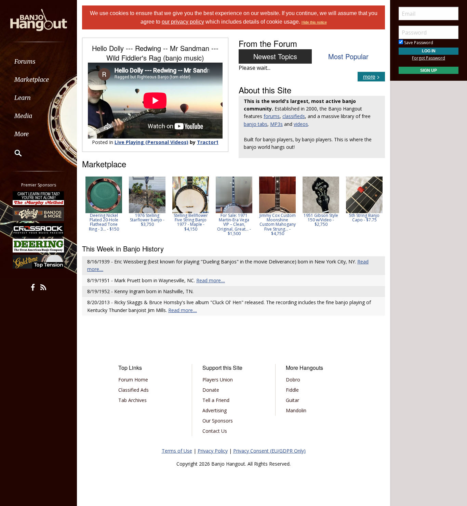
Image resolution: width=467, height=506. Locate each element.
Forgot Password (428, 58)
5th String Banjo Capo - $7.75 (364, 217)
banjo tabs (255, 124)
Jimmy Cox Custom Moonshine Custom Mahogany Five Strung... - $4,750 (277, 224)
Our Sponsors (217, 420)
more (369, 76)
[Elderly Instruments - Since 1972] (39, 214)
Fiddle (292, 390)
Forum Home (133, 379)
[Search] (13, 153)
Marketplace (31, 79)
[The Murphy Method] (39, 198)
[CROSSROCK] (39, 230)
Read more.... (210, 280)
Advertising (214, 410)
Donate (210, 390)
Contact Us (214, 431)
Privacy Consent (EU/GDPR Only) (269, 450)
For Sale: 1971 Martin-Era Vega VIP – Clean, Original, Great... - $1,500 (234, 224)
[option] (103, 204)
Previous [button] (85, 206)
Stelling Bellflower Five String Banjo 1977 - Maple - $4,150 (191, 222)
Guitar (292, 400)
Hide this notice (314, 22)
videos (301, 124)
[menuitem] (38, 61)
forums (272, 116)
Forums (25, 61)
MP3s (276, 124)
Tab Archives (132, 400)
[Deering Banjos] (39, 246)
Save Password (418, 43)
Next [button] (375, 206)
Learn (22, 98)
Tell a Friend (215, 400)
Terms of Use (177, 450)
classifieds (293, 116)
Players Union (217, 379)
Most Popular (348, 56)
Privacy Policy (213, 450)
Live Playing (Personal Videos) (151, 142)
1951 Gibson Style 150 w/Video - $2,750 (321, 219)
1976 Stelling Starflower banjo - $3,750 (147, 219)
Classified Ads (133, 390)
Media (23, 116)
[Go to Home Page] (38, 19)
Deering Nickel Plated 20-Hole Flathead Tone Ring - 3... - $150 (104, 222)
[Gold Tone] (39, 262)
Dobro (293, 379)
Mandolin (296, 410)
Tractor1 (207, 142)
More (21, 134)
